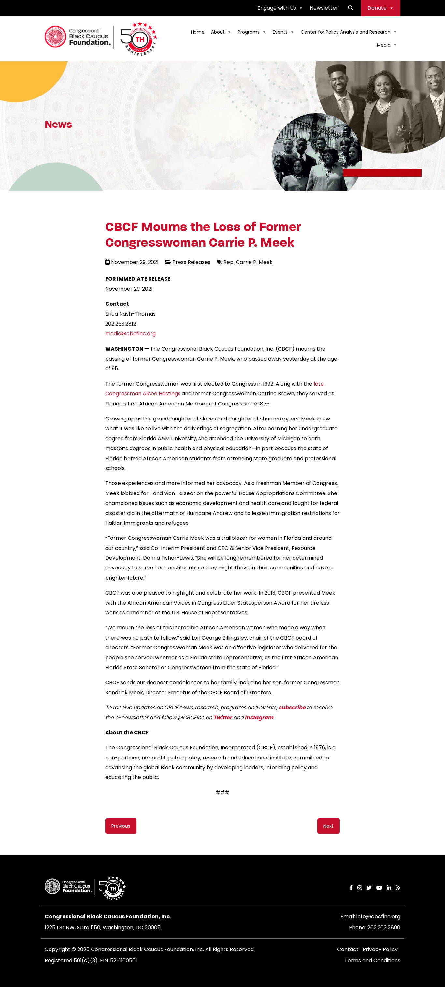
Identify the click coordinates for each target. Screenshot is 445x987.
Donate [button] (377, 8)
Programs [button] (249, 32)
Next (328, 826)
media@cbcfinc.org (130, 333)
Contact (348, 949)
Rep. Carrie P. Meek (248, 262)
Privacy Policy (380, 949)
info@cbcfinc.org (378, 916)
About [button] (218, 32)
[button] (350, 8)
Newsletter (324, 8)
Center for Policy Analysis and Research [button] (346, 32)
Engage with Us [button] (276, 8)
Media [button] (384, 45)
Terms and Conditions (372, 960)
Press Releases (191, 262)
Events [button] (280, 32)
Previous (120, 826)
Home (198, 32)
